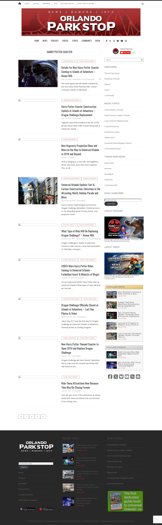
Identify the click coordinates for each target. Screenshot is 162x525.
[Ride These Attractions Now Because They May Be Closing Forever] (38, 389)
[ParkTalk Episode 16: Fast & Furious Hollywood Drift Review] (68, 448)
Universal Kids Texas (112, 149)
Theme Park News (69, 139)
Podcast (55, 40)
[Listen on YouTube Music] (46, 510)
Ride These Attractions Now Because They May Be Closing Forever (79, 385)
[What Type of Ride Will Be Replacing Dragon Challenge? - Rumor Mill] (38, 237)
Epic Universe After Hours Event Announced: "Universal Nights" (129, 364)
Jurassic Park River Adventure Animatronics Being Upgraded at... (128, 304)
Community (87, 40)
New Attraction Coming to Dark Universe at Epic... (129, 293)
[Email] (138, 377)
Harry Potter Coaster (59, 52)
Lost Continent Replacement (116, 121)
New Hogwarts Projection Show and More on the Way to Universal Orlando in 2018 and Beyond (80, 150)
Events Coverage (89, 178)
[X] (116, 377)
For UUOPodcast (88, 79)
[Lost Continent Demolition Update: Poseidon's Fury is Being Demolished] (68, 474)
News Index (109, 163)
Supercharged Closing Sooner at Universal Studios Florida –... (87, 487)
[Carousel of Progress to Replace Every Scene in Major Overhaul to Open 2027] (111, 326)
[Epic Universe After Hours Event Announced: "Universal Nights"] (111, 365)
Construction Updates (71, 100)
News (45, 40)
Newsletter (46, 3)
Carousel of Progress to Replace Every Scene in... (129, 324)
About (27, 3)
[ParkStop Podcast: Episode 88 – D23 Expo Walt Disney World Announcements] (124, 227)
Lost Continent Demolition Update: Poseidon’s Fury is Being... (87, 473)
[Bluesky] (121, 377)
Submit (24, 467)
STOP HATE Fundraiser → (86, 3)
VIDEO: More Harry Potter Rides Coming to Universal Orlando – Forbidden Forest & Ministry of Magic (80, 270)
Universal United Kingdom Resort (118, 143)
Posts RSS (108, 180)
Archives (107, 169)
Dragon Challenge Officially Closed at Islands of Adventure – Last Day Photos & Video (79, 309)
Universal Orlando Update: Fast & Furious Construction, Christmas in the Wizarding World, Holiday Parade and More (80, 191)
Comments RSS (110, 185)
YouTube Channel (67, 3)
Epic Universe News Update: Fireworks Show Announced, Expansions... (129, 314)
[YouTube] (127, 377)
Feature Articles (69, 61)
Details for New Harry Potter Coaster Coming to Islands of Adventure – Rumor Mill (80, 71)
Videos (65, 40)
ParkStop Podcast (111, 79)
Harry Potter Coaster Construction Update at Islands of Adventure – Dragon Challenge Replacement (78, 110)
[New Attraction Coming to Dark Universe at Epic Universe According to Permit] (111, 295)
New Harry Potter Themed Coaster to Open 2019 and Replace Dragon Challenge (80, 348)
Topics (75, 40)
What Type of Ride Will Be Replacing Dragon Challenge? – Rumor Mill (79, 233)
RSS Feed (22, 484)
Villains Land (109, 138)
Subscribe (111, 204)
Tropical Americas (111, 126)
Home (36, 40)
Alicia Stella (77, 79)
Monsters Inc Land (111, 132)
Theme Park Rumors (86, 61)
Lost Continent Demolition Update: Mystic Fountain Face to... (129, 335)
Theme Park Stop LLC (37, 521)
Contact (36, 3)
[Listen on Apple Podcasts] (27, 510)
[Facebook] (110, 377)
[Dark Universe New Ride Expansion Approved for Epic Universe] (111, 355)
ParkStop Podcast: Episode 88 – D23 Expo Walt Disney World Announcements (123, 240)
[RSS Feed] (132, 377)
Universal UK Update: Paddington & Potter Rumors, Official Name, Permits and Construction (121, 277)
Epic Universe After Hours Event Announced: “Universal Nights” (86, 500)
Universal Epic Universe (113, 110)
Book (97, 40)
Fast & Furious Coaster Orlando (117, 115)
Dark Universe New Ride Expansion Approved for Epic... (128, 354)
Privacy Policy (24, 489)
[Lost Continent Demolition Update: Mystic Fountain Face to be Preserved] (111, 336)
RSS (55, 3)
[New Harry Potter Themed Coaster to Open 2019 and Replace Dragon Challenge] (38, 350)
